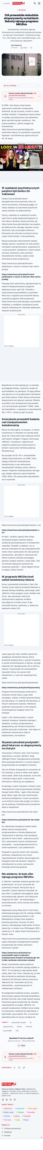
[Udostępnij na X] (19, 1068)
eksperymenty (8, 1026)
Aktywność (20, 1108)
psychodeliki (7, 1031)
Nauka (26, 1120)
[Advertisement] (21, 330)
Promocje (27, 1116)
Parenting (31, 1112)
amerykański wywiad (18, 1022)
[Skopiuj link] (24, 1068)
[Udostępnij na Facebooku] (14, 1068)
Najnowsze (8, 1108)
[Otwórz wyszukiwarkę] (35, 3)
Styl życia (7, 1120)
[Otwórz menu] (39, 3)
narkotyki (29, 1026)
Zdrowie (21, 1112)
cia (31, 1022)
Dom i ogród (33, 1108)
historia (19, 1026)
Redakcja (7, 1132)
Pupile (18, 1120)
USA (17, 1031)
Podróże (7, 1116)
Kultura (17, 1116)
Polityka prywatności (12, 1128)
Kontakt (7, 1135)
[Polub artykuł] (31, 48)
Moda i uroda (8, 1112)
